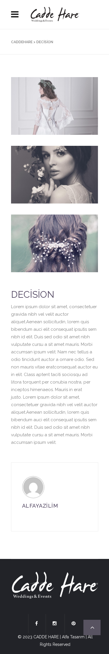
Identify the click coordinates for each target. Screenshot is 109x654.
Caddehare (22, 42)
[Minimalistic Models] (54, 175)
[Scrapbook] (54, 243)
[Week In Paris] (54, 106)
